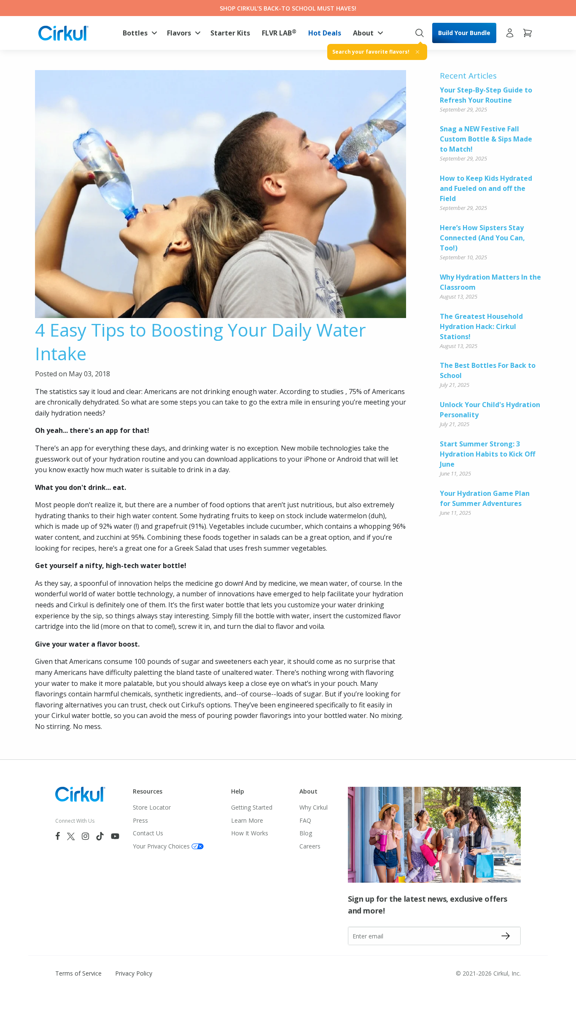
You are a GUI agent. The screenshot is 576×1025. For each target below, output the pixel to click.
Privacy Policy (133, 973)
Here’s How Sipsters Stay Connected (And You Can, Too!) (482, 238)
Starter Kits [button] (230, 33)
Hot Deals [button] (324, 33)
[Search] (419, 33)
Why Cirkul (313, 807)
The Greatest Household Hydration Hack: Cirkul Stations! (481, 326)
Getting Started (251, 807)
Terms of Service (78, 973)
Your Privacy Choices (161, 846)
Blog (305, 833)
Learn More (247, 820)
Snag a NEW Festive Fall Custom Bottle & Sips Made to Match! (486, 139)
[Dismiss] (417, 52)
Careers (309, 846)
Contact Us (148, 833)
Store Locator (152, 807)
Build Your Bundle (464, 33)
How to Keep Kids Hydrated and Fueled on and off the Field (486, 188)
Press (140, 820)
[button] (139, 33)
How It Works (249, 833)
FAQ (305, 820)
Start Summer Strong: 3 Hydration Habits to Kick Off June (487, 454)
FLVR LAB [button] (279, 33)
